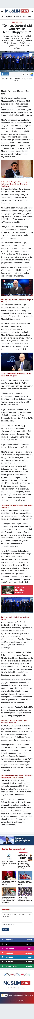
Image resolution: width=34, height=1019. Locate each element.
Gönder (5, 929)
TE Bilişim (22, 1001)
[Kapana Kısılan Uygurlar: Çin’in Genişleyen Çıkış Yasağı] (25, 892)
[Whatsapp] (28, 974)
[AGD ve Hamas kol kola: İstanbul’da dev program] (9, 875)
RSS (5, 995)
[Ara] (32, 11)
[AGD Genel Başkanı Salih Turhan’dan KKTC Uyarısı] (25, 875)
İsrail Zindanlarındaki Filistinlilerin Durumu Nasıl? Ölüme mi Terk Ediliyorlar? (8, 900)
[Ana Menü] (2, 11)
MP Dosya (27, 16)
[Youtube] (22, 974)
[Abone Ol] (31, 74)
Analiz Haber (17, 22)
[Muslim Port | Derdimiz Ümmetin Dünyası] (17, 11)
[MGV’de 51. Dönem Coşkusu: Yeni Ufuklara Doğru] (9, 856)
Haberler (17, 16)
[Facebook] (5, 974)
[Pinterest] (12, 974)
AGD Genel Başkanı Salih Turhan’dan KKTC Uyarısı (25, 882)
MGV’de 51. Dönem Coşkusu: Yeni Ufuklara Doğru (9, 863)
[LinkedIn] (18, 974)
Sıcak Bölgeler (6, 16)
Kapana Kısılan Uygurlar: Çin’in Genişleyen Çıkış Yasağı (25, 899)
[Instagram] (15, 974)
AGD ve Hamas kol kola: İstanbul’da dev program (9, 882)
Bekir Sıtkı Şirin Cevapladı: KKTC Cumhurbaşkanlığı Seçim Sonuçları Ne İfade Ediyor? (24, 865)
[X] (8, 974)
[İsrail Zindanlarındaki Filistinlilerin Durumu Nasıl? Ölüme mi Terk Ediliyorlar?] (9, 892)
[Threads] (25, 974)
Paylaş (6, 74)
